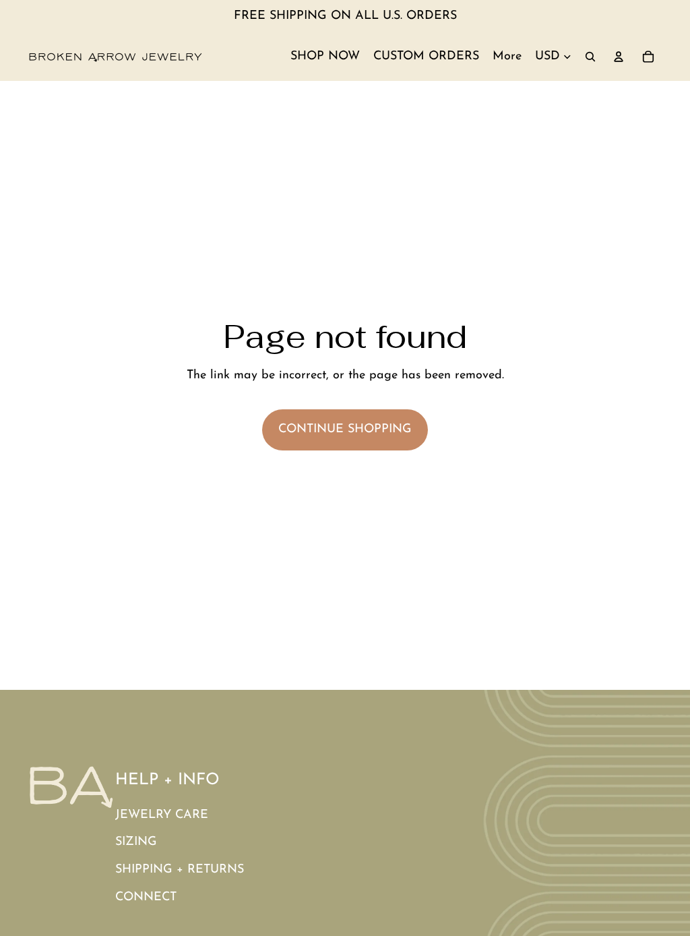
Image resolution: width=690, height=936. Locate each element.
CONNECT (146, 897)
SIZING (136, 842)
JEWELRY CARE (161, 815)
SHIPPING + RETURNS (179, 870)
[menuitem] (507, 56)
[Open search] (590, 56)
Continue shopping (345, 429)
